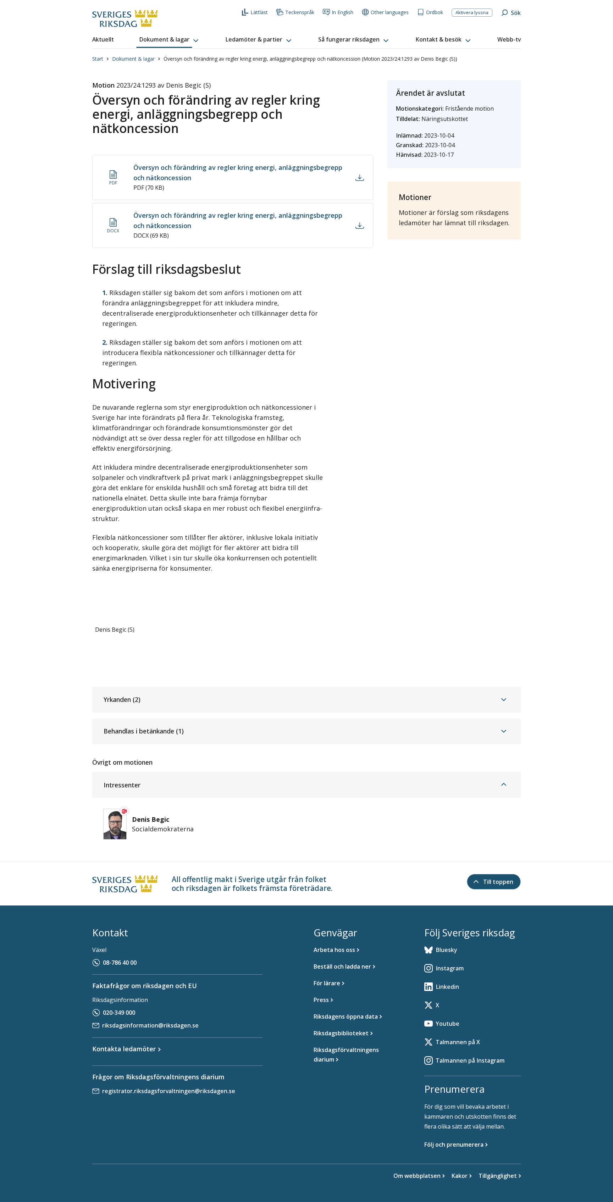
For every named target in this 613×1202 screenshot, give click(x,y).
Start (97, 58)
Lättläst (259, 12)
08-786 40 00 (120, 962)
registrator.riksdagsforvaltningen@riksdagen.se (168, 1091)
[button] (170, 39)
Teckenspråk (299, 12)
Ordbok (434, 12)
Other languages (390, 12)
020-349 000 (119, 1013)
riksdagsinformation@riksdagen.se (150, 1025)
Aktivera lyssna (471, 12)
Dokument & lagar (133, 58)
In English (342, 12)
